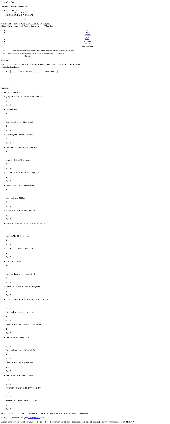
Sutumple (87, 35)
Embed (87, 44)
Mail (87, 37)
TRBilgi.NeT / (34, 418)
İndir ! (87, 39)
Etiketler (87, 41)
